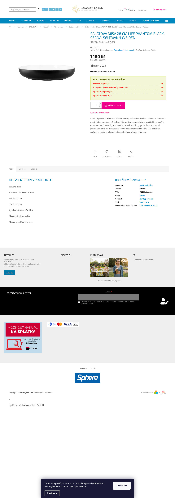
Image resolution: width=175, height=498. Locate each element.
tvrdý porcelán (146, 199)
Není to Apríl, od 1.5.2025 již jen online (19, 259)
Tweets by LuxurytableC (143, 259)
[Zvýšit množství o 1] (100, 103)
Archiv (9, 273)
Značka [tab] (34, 169)
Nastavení (52, 493)
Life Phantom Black (149, 205)
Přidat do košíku (115, 105)
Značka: (146, 50)
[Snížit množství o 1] (100, 106)
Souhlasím (121, 485)
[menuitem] (12, 20)
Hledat (38, 9)
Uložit (106, 146)
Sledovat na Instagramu (111, 280)
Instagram (84, 368)
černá (142, 195)
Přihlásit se (109, 309)
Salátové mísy (146, 185)
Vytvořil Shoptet (147, 392)
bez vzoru (144, 202)
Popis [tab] (11, 169)
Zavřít (116, 146)
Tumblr (92, 368)
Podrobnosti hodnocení (124, 50)
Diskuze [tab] (22, 169)
